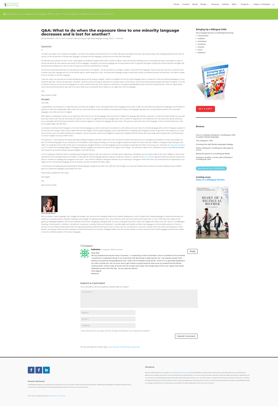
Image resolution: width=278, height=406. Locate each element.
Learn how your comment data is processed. (124, 347)
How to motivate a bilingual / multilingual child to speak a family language (215, 136)
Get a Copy (205, 109)
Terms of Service (61, 396)
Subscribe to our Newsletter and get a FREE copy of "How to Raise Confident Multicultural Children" (60, 14)
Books (203, 4)
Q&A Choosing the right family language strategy (91, 38)
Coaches (70, 38)
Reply (192, 251)
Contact (185, 4)
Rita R (111, 38)
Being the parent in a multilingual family (213, 154)
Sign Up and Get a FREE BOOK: (211, 168)
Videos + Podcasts (261, 4)
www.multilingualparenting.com (178, 372)
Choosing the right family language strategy (214, 144)
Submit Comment (186, 336)
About (195, 4)
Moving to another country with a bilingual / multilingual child (214, 158)
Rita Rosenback (48, 38)
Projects (244, 4)
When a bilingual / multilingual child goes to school (214, 149)
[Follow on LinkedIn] (46, 370)
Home (176, 4)
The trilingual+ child (204, 141)
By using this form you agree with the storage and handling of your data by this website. (116, 331)
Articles (225, 4)
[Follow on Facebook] (31, 370)
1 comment (119, 38)
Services (215, 4)
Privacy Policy (53, 396)
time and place (149, 157)
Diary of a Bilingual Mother (210, 180)
